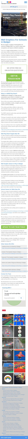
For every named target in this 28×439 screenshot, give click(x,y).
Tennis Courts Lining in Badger (10, 390)
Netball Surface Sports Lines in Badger (12, 393)
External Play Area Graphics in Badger (11, 418)
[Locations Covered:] (1, 2)
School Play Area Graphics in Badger (11, 411)
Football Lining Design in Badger (10, 396)
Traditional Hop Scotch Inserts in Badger (12, 426)
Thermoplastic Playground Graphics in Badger (13, 434)
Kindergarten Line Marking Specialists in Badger (14, 407)
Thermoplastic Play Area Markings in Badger (12, 387)
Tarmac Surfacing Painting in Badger (11, 417)
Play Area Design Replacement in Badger (12, 400)
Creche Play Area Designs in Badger (11, 408)
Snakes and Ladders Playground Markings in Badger (13, 429)
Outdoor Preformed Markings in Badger (12, 420)
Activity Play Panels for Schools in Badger (12, 427)
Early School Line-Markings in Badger (11, 406)
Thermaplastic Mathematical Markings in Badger (14, 431)
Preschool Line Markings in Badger (11, 404)
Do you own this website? (9, 298)
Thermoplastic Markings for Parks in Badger (13, 413)
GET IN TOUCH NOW (14, 77)
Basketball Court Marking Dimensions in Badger (14, 394)
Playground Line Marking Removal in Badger (13, 398)
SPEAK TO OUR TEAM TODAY (14, 227)
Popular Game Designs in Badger (10, 423)
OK (21, 298)
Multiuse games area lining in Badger (11, 391)
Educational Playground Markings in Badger (13, 403)
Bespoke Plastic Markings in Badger (11, 424)
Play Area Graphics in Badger (9, 414)
